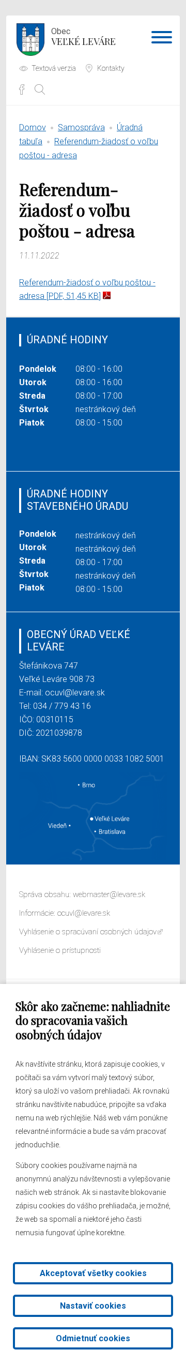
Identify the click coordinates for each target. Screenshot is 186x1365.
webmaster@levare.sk (109, 894)
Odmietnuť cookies (93, 1338)
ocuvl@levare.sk (75, 692)
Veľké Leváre (83, 37)
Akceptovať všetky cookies (93, 1273)
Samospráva (81, 127)
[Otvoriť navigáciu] (162, 39)
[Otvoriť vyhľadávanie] (40, 89)
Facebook (22, 89)
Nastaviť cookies (93, 1306)
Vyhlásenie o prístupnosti (60, 950)
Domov (32, 127)
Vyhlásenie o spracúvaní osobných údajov (88, 931)
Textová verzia (54, 68)
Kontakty (111, 68)
